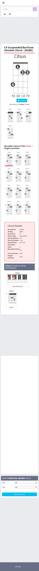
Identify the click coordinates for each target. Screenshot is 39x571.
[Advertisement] (19, 30)
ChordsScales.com (27, 567)
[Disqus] (19, 386)
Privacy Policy (10, 567)
